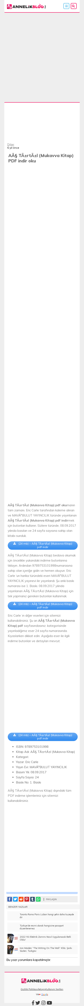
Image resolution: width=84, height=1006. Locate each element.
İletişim (41, 989)
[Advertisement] (42, 56)
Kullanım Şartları (54, 989)
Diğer (10, 144)
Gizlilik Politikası (29, 989)
